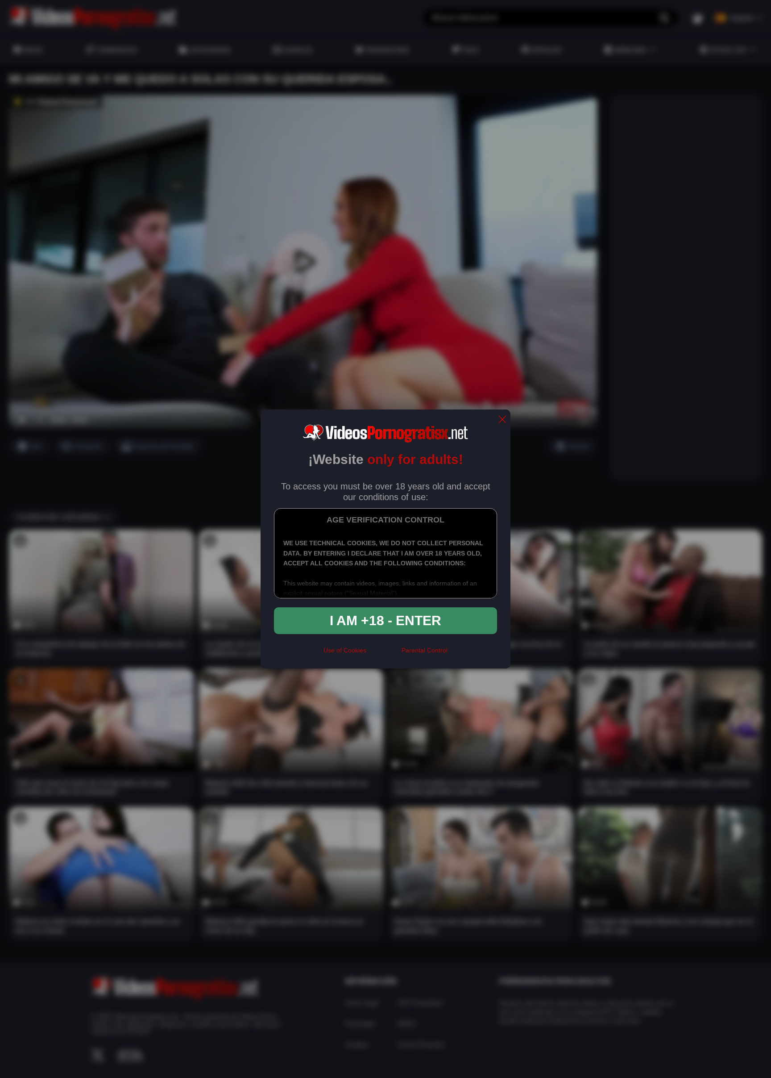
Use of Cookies (344, 650)
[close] (502, 420)
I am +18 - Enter (385, 620)
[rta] (384, 654)
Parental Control (425, 650)
